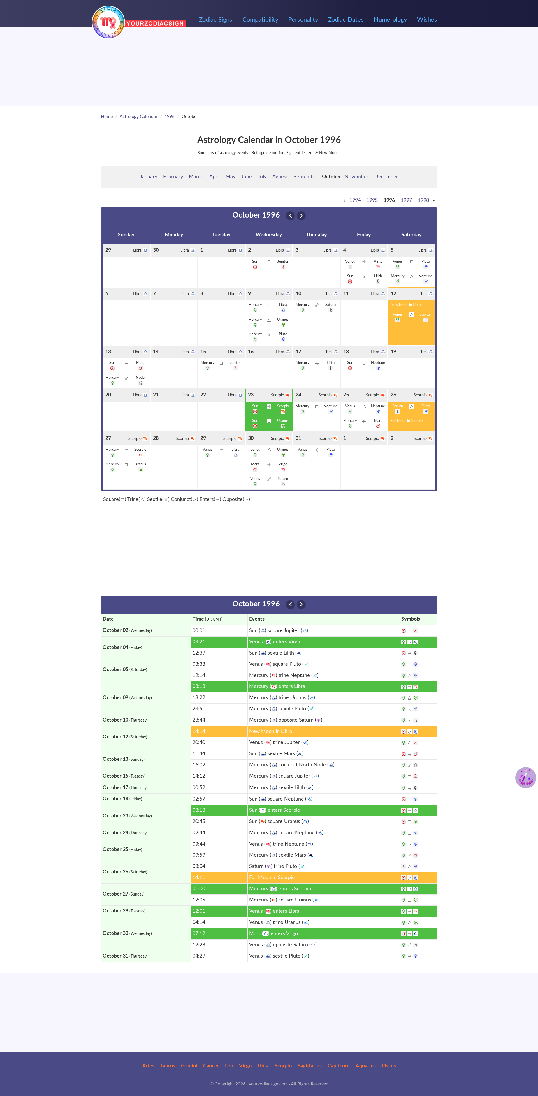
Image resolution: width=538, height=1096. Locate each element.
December (386, 176)
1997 (406, 200)
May (230, 176)
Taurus (167, 1066)
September (306, 176)
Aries (148, 1066)
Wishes (427, 20)
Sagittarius (310, 1066)
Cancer (211, 1066)
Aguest (280, 176)
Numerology (390, 20)
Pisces (389, 1066)
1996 (169, 116)
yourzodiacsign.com (268, 1084)
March (196, 176)
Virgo (245, 1066)
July (262, 176)
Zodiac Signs (215, 20)
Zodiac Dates (346, 20)
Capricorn (339, 1066)
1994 (355, 200)
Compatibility (260, 20)
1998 (423, 200)
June (246, 176)
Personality (303, 20)
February (173, 176)
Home (107, 116)
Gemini (189, 1066)
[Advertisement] (269, 66)
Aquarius (366, 1066)
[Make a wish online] (525, 777)
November (356, 176)
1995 (372, 200)
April (214, 176)
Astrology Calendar (138, 116)
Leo (229, 1066)
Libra (263, 1066)
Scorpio (283, 1066)
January (148, 176)
